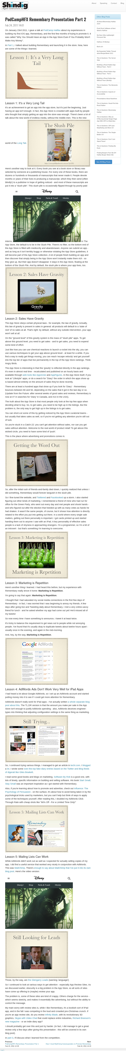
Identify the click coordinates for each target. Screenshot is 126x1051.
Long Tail (21, 143)
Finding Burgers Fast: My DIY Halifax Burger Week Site (106, 154)
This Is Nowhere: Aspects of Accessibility (106, 93)
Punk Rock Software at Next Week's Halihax (106, 29)
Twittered (41, 497)
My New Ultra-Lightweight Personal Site (105, 36)
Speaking (103, 3)
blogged (86, 765)
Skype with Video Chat (26, 1018)
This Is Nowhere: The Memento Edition (107, 86)
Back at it (100, 46)
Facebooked (57, 497)
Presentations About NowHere (107, 99)
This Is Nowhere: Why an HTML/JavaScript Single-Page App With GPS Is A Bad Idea (107, 119)
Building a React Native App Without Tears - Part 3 (106, 66)
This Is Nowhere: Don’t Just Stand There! (106, 140)
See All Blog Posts (103, 162)
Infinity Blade (51, 1014)
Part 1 (11, 45)
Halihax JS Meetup (103, 42)
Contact (114, 3)
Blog (122, 3)
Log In (2, 1050)
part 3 (10, 1038)
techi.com (75, 765)
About (94, 3)
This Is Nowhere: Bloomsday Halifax (106, 111)
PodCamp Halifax (52, 30)
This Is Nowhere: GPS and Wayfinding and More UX (105, 127)
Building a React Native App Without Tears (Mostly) (106, 79)
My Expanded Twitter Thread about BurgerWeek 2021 (106, 52)
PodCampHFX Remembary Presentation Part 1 (22, 1044)
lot (8, 769)
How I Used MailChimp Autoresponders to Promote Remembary (68, 1044)
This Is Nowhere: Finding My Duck (106, 147)
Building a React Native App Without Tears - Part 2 (106, 73)
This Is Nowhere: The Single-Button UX (106, 133)
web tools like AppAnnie (34, 375)
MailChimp (20, 868)
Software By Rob (62, 777)
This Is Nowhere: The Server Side (106, 59)
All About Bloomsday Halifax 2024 (106, 23)
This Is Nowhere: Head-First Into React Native (107, 104)
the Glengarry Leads (38, 980)
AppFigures (56, 375)
